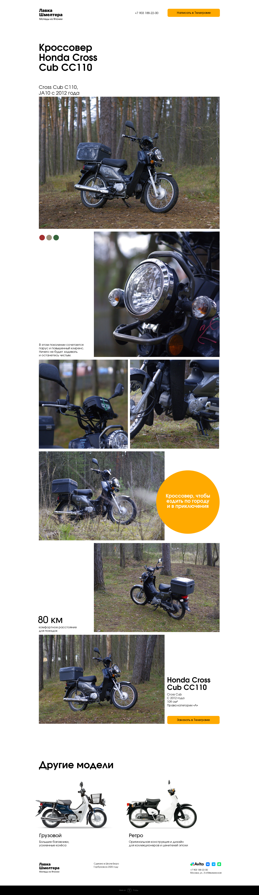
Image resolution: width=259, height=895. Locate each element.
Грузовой (50, 835)
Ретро (136, 835)
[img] (219, 864)
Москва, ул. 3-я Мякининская (205, 873)
